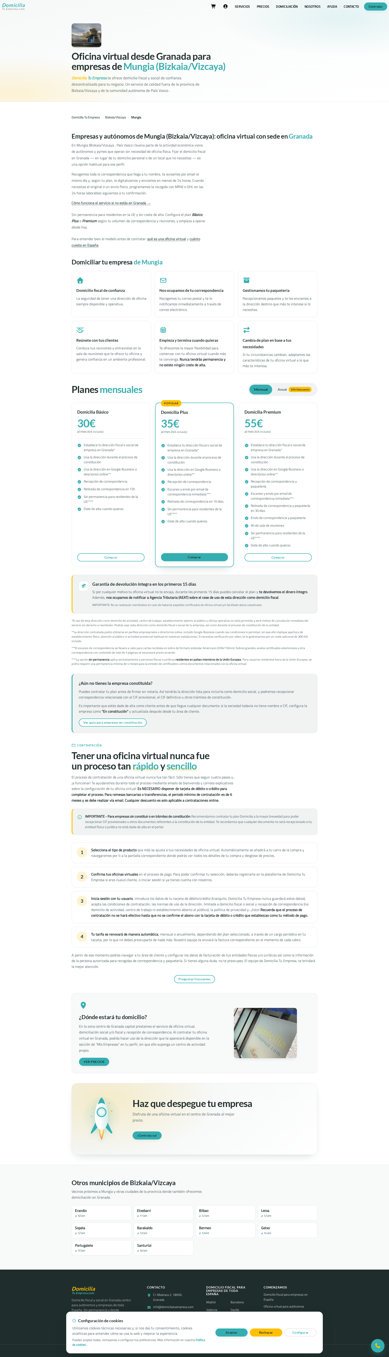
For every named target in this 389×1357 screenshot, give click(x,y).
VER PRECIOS (94, 1062)
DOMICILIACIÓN (287, 6)
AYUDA (332, 6)
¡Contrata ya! (147, 1135)
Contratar (376, 6)
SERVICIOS (242, 6)
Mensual (261, 389)
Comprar (111, 557)
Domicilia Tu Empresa (86, 117)
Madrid (210, 1302)
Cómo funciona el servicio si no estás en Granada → (111, 203)
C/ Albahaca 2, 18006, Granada (167, 1297)
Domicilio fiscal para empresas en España (286, 1297)
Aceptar (232, 1332)
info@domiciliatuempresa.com (173, 1307)
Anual (294, 389)
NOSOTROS (313, 6)
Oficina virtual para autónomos (284, 1306)
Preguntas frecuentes (194, 979)
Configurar (300, 1332)
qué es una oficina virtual (166, 239)
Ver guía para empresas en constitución (112, 722)
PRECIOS (263, 6)
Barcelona (237, 1302)
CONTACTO (351, 6)
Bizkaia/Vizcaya (115, 117)
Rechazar (266, 1332)
